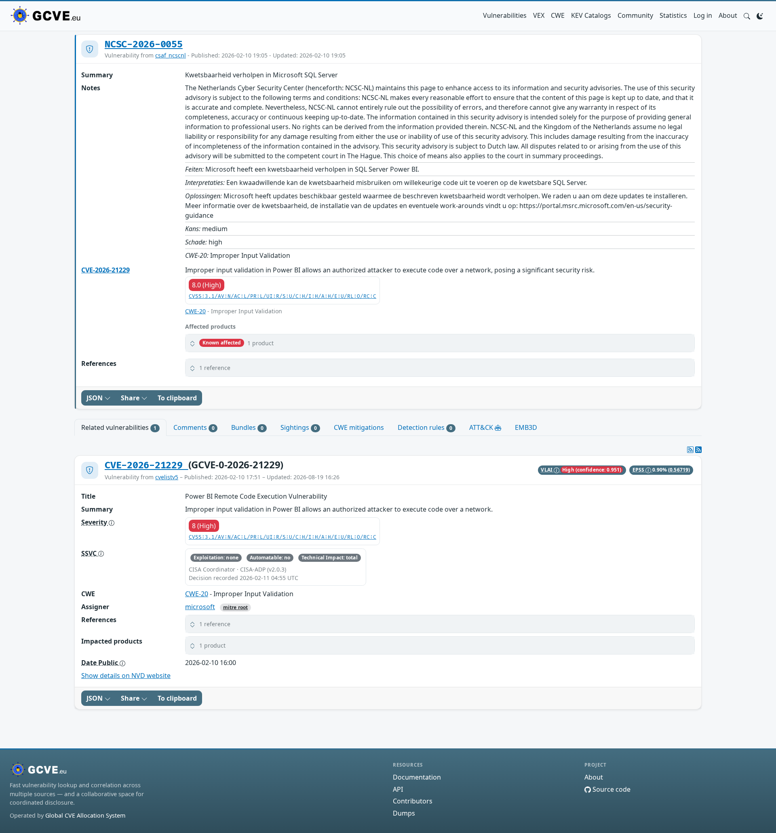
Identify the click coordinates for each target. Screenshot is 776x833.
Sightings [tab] (298, 427)
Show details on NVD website (126, 675)
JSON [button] (95, 397)
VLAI (547, 469)
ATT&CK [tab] (482, 427)
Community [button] (635, 15)
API (398, 789)
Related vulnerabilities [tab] (118, 427)
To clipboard (177, 397)
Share (131, 397)
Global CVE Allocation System (85, 815)
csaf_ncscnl (170, 55)
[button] (746, 15)
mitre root (235, 607)
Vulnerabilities (505, 15)
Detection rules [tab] (425, 427)
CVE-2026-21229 (105, 270)
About (728, 15)
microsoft (200, 606)
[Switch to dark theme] (759, 15)
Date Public (100, 662)
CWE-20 (195, 311)
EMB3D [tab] (526, 427)
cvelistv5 (166, 477)
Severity (95, 522)
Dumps (404, 813)
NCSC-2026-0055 (144, 44)
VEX (538, 15)
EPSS (639, 469)
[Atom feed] (690, 449)
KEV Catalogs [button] (591, 15)
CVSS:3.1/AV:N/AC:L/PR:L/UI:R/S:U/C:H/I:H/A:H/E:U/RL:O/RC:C (282, 296)
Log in (703, 15)
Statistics (673, 15)
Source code (610, 789)
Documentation (417, 777)
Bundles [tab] (247, 427)
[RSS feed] (698, 449)
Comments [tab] (194, 427)
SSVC (89, 553)
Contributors (412, 801)
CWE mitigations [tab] (359, 427)
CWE (558, 15)
